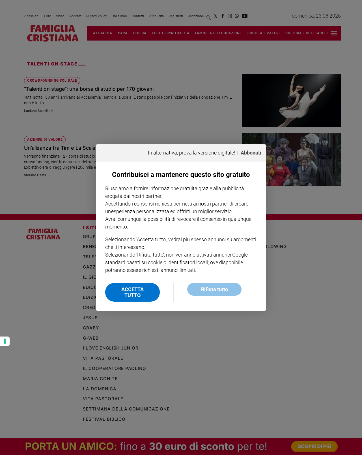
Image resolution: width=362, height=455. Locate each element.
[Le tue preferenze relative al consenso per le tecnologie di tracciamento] (5, 341)
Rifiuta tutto (214, 289)
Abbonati (251, 153)
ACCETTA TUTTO (132, 292)
